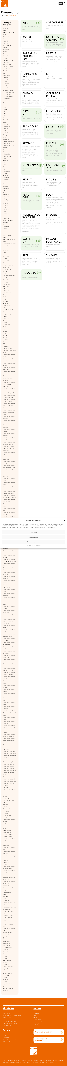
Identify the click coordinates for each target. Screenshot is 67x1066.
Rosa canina (6, 312)
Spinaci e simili (7, 836)
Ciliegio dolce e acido (9, 118)
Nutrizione (6, 1038)
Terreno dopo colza (9, 751)
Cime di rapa (7, 120)
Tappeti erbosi (7, 348)
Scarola (5, 320)
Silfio (4, 926)
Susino (5, 342)
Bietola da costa (8, 66)
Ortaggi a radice (8, 834)
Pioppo (5, 271)
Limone (5, 205)
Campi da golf (7, 947)
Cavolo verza (7, 105)
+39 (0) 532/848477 (11, 1021)
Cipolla (5, 122)
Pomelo (5, 282)
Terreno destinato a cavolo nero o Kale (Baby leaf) (9, 448)
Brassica (5, 77)
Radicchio (6, 297)
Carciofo (5, 79)
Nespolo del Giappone (9, 244)
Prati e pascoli (7, 293)
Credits (52, 1062)
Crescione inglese (8, 141)
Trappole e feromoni (9, 1040)
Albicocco (6, 37)
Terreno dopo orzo (8, 768)
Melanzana (6, 222)
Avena (5, 51)
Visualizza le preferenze (33, 542)
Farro (4, 162)
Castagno (6, 83)
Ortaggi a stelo (7, 971)
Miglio (5, 956)
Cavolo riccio (7, 101)
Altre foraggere (7, 932)
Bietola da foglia (8, 69)
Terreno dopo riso (8, 777)
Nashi (4, 237)
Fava (4, 165)
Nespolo (5, 241)
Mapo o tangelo (8, 220)
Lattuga (5, 199)
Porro (4, 288)
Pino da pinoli (7, 269)
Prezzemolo (6, 295)
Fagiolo (5, 160)
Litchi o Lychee (7, 917)
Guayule (5, 949)
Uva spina (6, 787)
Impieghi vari (7, 943)
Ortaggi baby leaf (8, 973)
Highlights (37, 1024)
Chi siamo (37, 1013)
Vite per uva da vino (9, 792)
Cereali (5, 828)
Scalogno (6, 318)
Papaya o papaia (8, 924)
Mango (5, 922)
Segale (5, 329)
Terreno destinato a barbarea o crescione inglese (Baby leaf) (9, 391)
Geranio (5, 184)
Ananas (5, 894)
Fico (4, 169)
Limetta (5, 203)
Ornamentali (7, 815)
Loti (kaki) (6, 209)
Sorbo (5, 335)
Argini (5, 47)
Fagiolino (6, 158)
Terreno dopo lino (8, 764)
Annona (5, 39)
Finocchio (6, 173)
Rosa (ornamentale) (9, 310)
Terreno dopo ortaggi (9, 856)
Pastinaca (6, 256)
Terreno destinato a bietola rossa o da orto (9, 412)
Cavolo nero (6, 98)
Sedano (5, 322)
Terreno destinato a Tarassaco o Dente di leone (9, 713)
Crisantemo (6, 143)
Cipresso (5, 124)
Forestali (5, 813)
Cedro (5, 109)
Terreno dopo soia (8, 783)
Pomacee (6, 811)
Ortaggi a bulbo (8, 809)
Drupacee (6, 900)
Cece (4, 107)
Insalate (5, 824)
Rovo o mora (7, 314)
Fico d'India (6, 171)
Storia (35, 1015)
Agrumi (5, 804)
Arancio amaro (7, 45)
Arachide (5, 41)
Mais (4, 211)
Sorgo (5, 337)
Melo (4, 224)
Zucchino (6, 798)
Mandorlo (6, 218)
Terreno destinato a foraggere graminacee (9, 884)
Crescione (6, 139)
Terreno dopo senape (9, 781)
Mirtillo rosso (7, 235)
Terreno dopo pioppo (9, 770)
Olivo (4, 252)
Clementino (6, 126)
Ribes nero (6, 303)
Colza (4, 130)
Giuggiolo (6, 188)
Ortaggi (5, 864)
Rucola (5, 316)
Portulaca (6, 290)
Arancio (5, 43)
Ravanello (6, 301)
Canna (5, 981)
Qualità (36, 1017)
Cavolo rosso (7, 103)
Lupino (5, 977)
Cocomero (6, 128)
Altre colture (7, 892)
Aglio (4, 30)
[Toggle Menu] (60, 3)
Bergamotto (7, 64)
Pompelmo (6, 286)
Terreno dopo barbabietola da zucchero (7, 747)
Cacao (5, 898)
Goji (4, 913)
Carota (5, 81)
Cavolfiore (6, 86)
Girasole (5, 186)
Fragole (5, 979)
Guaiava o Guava (8, 915)
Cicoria (5, 116)
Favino (5, 167)
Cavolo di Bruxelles (8, 96)
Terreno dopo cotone (9, 753)
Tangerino (6, 346)
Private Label (7, 1042)
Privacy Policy (37, 545)
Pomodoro (6, 284)
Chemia (3, 15)
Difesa (5, 1035)
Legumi (5, 969)
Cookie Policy (44, 1062)
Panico (5, 958)
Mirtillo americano (8, 231)
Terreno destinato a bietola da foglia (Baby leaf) (9, 406)
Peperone (6, 261)
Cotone (5, 137)
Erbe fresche (7, 832)
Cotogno (5, 135)
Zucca (5, 796)
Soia (4, 333)
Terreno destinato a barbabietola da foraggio (9, 378)
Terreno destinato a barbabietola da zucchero (9, 384)
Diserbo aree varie (8, 150)
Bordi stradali (7, 75)
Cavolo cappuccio (8, 92)
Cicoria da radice (8, 966)
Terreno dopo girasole (9, 762)
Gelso (4, 182)
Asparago (6, 49)
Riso (4, 307)
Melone (5, 229)
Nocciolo (5, 246)
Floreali (5, 807)
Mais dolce (6, 214)
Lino (4, 207)
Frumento (6, 177)
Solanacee (6, 952)
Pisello (5, 273)
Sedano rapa (6, 324)
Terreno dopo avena (9, 743)
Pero (4, 263)
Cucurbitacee (7, 830)
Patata (5, 258)
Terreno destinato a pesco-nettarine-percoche (9, 621)
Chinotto (5, 113)
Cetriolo (5, 111)
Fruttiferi (5, 860)
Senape (5, 331)
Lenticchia (6, 201)
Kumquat (6, 194)
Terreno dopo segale (9, 779)
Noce (4, 248)
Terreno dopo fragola (9, 755)
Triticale (5, 785)
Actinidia (5, 28)
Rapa (4, 299)
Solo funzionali (33, 537)
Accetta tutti (33, 532)
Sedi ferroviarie (7, 327)
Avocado (5, 896)
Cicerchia (6, 975)
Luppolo (5, 920)
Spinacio (5, 339)
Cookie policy (29, 545)
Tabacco (5, 344)
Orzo (4, 254)
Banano (5, 54)
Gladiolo (5, 190)
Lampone (6, 197)
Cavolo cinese (7, 94)
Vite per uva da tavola (9, 790)
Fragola (5, 175)
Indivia (5, 192)
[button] (64, 520)
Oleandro (6, 250)
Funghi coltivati (8, 911)
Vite (4, 826)
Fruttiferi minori (8, 945)
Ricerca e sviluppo (39, 1022)
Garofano (6, 179)
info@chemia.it (8, 1025)
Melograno (6, 226)
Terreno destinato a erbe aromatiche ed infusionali (9, 877)
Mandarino (6, 216)
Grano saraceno (7, 954)
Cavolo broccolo (8, 90)
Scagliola (6, 964)
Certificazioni (38, 1020)
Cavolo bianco (7, 88)
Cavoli (5, 817)
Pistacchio (6, 280)
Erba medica (7, 156)
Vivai (4, 794)
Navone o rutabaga (9, 239)
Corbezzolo (6, 133)
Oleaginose (6, 862)
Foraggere (6, 858)
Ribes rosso (6, 305)
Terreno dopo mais (8, 766)
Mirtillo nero (6, 233)
